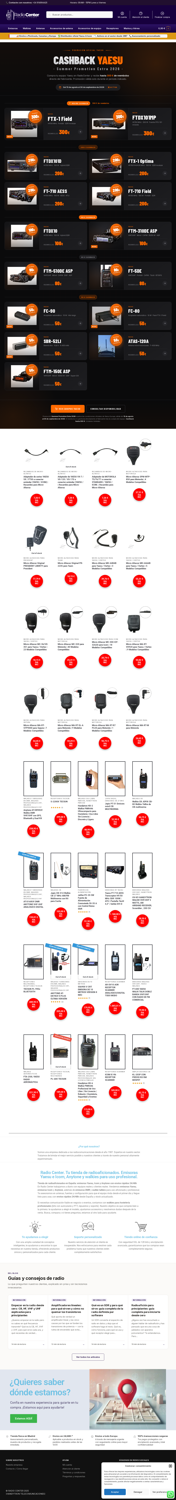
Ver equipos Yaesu (69, 408)
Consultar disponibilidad (105, 408)
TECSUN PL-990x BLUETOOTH (32, 990)
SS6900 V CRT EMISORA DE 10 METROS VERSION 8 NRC (87, 990)
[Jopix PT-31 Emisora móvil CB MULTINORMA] (115, 778)
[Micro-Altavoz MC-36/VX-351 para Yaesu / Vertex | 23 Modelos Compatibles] (37, 619)
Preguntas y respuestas (73, 1476)
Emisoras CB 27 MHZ (114, 801)
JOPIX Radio (110, 798)
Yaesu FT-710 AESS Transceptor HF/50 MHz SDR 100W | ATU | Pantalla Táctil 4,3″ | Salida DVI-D (114, 898)
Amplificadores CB (141, 1072)
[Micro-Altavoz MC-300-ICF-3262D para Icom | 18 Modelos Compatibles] (105, 619)
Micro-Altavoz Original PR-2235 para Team (70, 564)
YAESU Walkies (139, 985)
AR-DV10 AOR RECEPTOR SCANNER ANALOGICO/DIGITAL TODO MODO (115, 990)
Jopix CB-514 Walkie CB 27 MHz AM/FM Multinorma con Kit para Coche (60, 897)
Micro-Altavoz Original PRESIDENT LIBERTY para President (36, 566)
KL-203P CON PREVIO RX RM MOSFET (139, 1077)
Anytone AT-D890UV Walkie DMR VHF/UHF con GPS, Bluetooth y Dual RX (33, 814)
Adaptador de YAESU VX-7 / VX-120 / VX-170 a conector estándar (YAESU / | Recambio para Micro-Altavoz (70, 482)
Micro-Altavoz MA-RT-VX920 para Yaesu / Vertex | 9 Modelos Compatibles (139, 647)
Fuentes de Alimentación (84, 891)
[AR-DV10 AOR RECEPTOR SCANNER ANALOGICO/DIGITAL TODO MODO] (115, 962)
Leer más (71, 507)
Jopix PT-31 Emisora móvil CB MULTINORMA (114, 806)
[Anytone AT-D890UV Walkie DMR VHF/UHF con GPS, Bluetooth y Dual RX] (34, 778)
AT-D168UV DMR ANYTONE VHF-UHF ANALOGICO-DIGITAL (33, 904)
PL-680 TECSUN (58, 1079)
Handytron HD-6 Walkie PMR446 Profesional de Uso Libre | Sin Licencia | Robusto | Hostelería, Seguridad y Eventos (87, 1090)
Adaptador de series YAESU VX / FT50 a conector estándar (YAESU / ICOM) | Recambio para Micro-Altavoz (36, 482)
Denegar (138, 1492)
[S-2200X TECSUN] (61, 778)
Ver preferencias (160, 1492)
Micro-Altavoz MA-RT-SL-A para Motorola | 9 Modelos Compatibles (70, 728)
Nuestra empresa (14, 1464)
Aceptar (115, 1492)
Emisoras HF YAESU (114, 890)
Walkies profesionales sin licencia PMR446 (87, 1078)
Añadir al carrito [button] (37, 507)
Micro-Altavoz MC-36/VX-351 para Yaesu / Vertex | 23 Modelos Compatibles (36, 647)
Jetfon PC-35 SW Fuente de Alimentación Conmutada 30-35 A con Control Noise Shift (87, 902)
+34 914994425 (40, 2)
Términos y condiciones (73, 1472)
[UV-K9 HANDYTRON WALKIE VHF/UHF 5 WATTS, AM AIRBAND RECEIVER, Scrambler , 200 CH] (142, 870)
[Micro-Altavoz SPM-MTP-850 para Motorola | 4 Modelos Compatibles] (139, 451)
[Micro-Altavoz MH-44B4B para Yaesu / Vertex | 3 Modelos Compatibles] (105, 538)
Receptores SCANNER (115, 982)
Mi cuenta (122, 17)
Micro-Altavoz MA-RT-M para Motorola (137, 726)
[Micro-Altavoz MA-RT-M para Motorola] (139, 700)
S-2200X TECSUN (59, 801)
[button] (170, 1466)
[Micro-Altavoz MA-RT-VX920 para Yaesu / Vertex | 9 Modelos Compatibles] (139, 619)
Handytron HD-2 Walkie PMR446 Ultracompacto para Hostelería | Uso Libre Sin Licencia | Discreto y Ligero (88, 813)
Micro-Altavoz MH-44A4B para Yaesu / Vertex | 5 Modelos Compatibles (138, 566)
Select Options (33, 838)
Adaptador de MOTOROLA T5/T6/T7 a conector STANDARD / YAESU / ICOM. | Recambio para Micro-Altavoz (104, 482)
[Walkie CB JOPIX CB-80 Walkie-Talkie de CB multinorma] (142, 778)
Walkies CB (137, 798)
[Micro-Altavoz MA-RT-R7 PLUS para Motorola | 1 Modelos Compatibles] (105, 700)
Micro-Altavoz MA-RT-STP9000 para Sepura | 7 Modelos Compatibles (35, 728)
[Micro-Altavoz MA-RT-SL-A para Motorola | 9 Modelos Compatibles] (71, 700)
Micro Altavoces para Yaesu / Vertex (102, 559)
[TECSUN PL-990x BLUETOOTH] (34, 962)
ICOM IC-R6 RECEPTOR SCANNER (110, 1077)
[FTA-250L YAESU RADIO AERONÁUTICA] (34, 1051)
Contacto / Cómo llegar (17, 1468)
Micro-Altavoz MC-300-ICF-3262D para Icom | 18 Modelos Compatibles (105, 645)
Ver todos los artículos (88, 1357)
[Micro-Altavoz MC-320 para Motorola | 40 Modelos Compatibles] (71, 619)
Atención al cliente (140, 17)
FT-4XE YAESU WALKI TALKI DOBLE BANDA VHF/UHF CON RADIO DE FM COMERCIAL (142, 994)
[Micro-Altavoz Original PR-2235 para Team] (71, 538)
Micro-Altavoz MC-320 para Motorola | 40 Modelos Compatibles (71, 647)
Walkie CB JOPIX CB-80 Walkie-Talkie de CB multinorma (142, 804)
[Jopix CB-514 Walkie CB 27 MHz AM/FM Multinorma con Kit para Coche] (61, 870)
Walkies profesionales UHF (33, 802)
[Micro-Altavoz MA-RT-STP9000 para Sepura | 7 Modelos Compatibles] (37, 700)
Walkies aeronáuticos (30, 1073)
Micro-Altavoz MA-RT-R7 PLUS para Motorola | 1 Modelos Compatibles (104, 728)
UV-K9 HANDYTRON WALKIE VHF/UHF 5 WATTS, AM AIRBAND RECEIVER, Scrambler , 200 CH (142, 903)
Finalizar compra (162, 17)
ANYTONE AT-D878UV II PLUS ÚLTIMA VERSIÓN (59, 996)
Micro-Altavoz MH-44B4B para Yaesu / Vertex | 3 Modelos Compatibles (104, 566)
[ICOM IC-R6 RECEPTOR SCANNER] (115, 1051)
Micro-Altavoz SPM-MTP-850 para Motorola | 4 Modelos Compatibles (138, 479)
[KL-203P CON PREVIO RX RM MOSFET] (142, 1051)
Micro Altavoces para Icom (105, 639)
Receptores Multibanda (29, 983)
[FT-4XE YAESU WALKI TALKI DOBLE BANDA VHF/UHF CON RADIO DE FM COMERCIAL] (142, 962)
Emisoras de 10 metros (85, 983)
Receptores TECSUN (60, 798)
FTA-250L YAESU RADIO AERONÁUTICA (32, 1079)
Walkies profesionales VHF (33, 806)
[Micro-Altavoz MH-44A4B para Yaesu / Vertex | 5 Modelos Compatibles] (139, 538)
